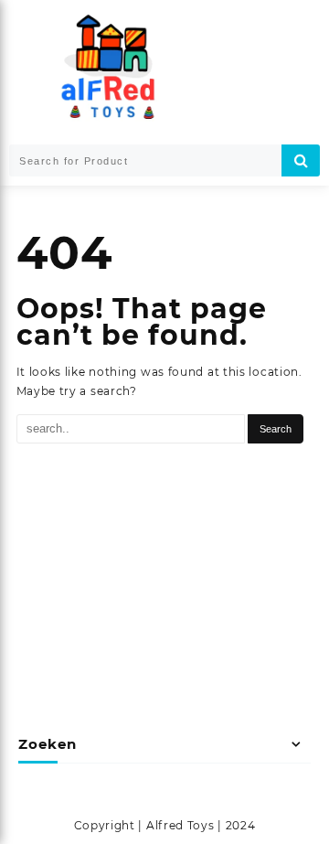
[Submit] (300, 160)
